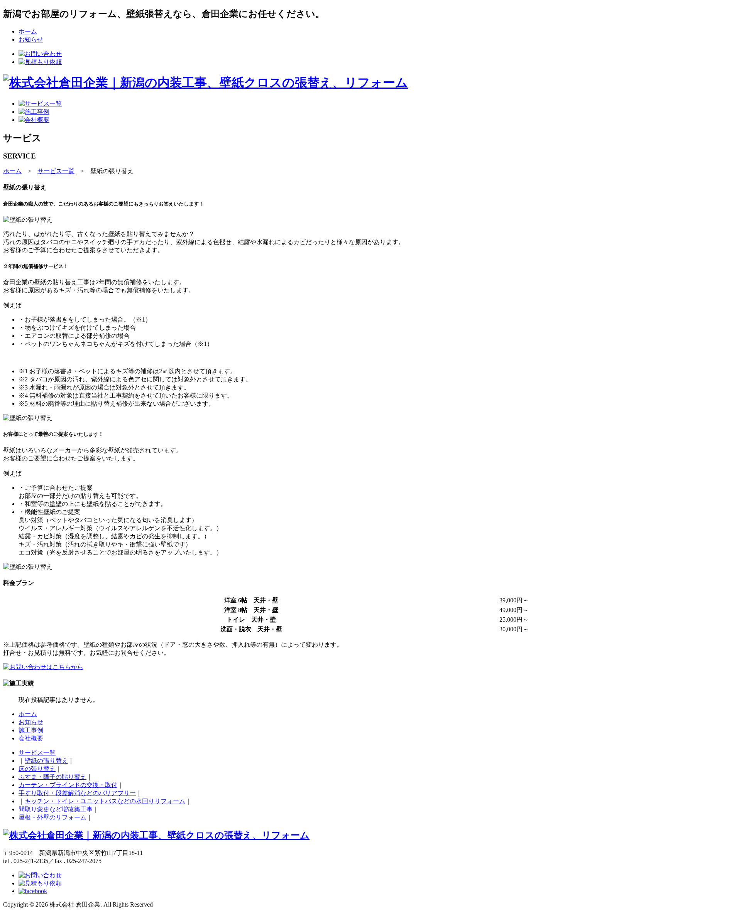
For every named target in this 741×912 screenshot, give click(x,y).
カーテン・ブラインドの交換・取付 (68, 785)
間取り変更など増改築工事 (56, 809)
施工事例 (31, 730)
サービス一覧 (55, 171)
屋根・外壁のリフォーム (52, 817)
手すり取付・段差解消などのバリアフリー (77, 793)
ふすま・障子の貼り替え (52, 777)
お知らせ (31, 39)
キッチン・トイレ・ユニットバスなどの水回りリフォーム (105, 801)
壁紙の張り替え (46, 760)
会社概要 (31, 738)
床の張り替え (37, 768)
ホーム (28, 31)
